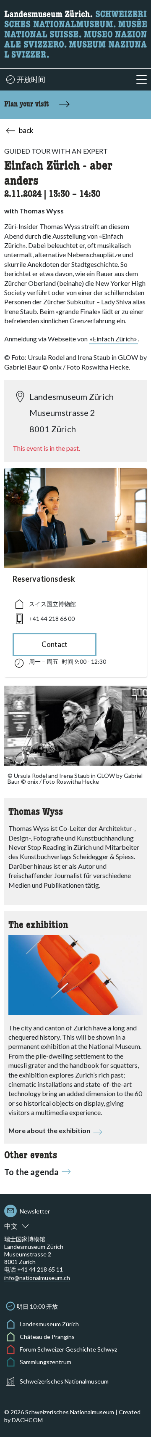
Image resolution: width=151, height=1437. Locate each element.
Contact (55, 644)
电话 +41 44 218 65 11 (33, 1269)
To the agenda (31, 1171)
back (26, 130)
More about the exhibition (49, 1130)
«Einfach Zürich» (113, 339)
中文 (11, 1226)
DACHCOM (27, 1420)
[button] (141, 80)
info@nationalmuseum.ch (37, 1277)
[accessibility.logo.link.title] (75, 33)
